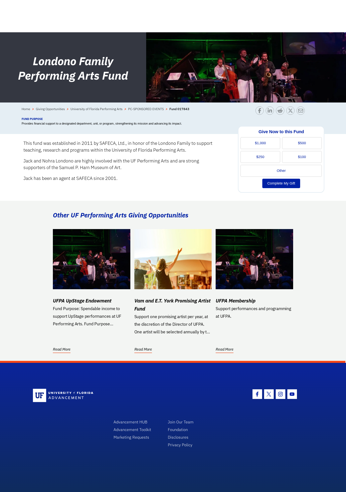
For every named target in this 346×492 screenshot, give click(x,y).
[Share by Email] (302, 112)
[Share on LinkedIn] (271, 112)
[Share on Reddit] (281, 112)
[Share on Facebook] (260, 112)
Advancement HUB (130, 422)
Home (26, 109)
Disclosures (178, 437)
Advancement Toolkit (132, 429)
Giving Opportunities (50, 109)
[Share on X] (291, 112)
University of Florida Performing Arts (96, 109)
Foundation (178, 429)
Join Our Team (181, 422)
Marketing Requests (131, 437)
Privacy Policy (180, 444)
